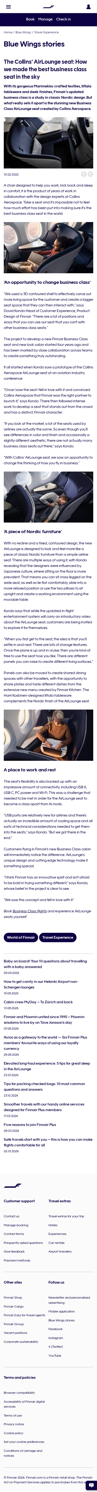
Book (30, 19)
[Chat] (91, 1485)
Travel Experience (46, 32)
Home (8, 32)
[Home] (48, 6)
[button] (8, 7)
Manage (45, 19)
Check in (63, 19)
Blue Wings (23, 32)
